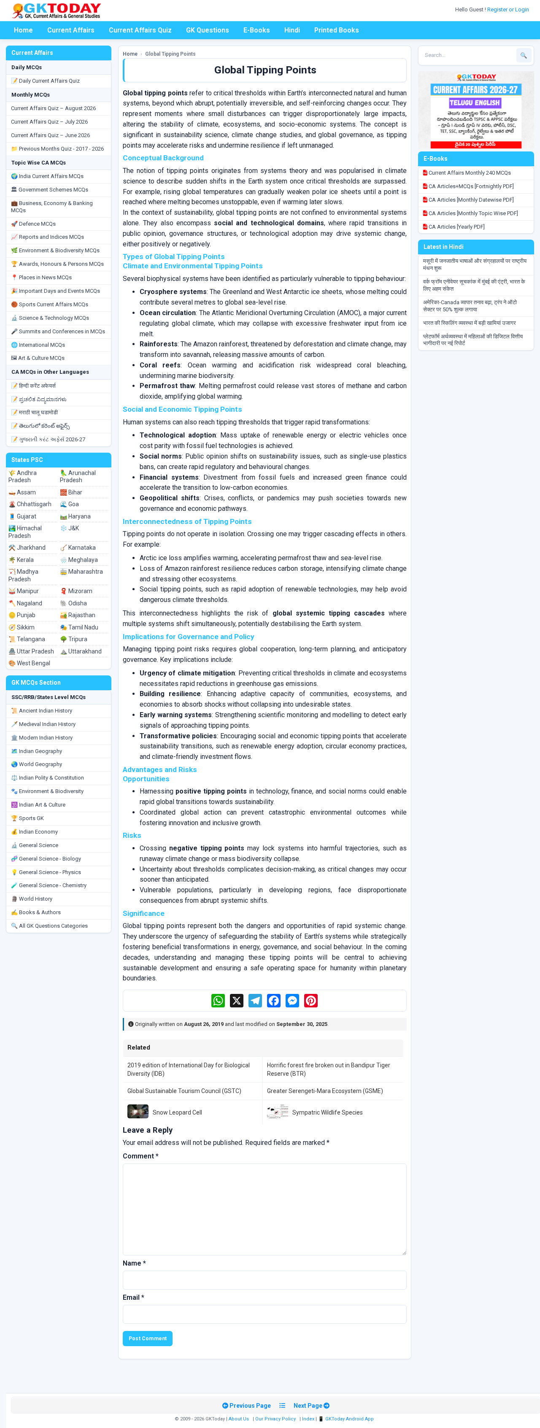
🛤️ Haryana (75, 516)
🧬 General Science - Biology (46, 859)
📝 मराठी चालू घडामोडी (34, 412)
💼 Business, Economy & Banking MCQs (52, 206)
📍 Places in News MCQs (41, 277)
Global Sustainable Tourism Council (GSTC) (184, 1091)
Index (308, 1419)
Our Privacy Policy (275, 1419)
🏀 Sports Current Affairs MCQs (49, 304)
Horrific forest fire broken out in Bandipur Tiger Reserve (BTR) (328, 1069)
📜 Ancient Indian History (41, 710)
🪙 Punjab (21, 615)
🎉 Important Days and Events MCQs (55, 291)
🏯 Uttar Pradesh (31, 651)
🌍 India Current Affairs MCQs (47, 176)
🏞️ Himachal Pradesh (25, 532)
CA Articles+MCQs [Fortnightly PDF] (470, 186)
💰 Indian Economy (34, 832)
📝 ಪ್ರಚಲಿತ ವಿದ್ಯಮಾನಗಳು (39, 399)
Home (23, 30)
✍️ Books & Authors (36, 912)
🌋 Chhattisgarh (29, 504)
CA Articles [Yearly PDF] (456, 227)
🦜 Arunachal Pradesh (78, 477)
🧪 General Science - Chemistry (48, 885)
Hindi (292, 30)
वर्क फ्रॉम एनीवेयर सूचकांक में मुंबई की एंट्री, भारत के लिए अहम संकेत (474, 285)
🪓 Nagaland (25, 603)
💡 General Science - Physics (46, 872)
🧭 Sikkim (21, 627)
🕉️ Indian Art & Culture (38, 805)
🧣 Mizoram (76, 591)
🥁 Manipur (23, 591)
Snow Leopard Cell (177, 1112)
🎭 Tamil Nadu (79, 627)
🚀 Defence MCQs (33, 224)
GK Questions (207, 30)
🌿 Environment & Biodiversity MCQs (55, 250)
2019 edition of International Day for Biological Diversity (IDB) (188, 1069)
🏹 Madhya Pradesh (23, 575)
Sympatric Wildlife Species (327, 1112)
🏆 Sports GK (27, 818)
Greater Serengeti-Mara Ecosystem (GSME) (325, 1091)
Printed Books (336, 30)
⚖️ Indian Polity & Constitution (47, 778)
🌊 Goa (69, 504)
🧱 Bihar (71, 492)
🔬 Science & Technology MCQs (50, 318)
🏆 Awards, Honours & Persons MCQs (57, 264)
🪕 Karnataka (78, 547)
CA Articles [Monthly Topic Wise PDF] (472, 213)
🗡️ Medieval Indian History (43, 724)
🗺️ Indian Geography (36, 751)
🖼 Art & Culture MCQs (38, 358)
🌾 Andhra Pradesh (22, 477)
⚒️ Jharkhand (27, 547)
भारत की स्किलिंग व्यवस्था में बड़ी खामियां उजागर (469, 323)
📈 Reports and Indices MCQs (47, 237)
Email (133, 1297)
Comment (141, 1156)
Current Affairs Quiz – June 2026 (50, 135)
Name (134, 1263)
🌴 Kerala (21, 559)
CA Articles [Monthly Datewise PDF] (470, 200)
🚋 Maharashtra (81, 571)
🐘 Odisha (73, 603)
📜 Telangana (26, 639)
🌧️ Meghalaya (79, 559)
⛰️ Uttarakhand (81, 651)
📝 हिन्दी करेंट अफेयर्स (33, 386)
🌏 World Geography (36, 764)
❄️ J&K (69, 528)
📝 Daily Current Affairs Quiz (45, 81)
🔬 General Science (34, 845)
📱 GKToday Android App (346, 1419)
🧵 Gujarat (22, 516)
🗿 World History (31, 899)
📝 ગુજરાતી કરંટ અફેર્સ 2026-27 (48, 439)
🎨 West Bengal (29, 663)
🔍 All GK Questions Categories (49, 926)
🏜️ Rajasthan (77, 615)
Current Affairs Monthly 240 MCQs (469, 173)
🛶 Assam (22, 492)
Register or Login (508, 9)
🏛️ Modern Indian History (42, 737)
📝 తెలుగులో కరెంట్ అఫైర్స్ (40, 426)
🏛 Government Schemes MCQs (49, 189)
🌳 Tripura (73, 639)
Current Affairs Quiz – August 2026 (53, 108)
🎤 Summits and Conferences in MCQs (58, 331)
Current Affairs (70, 30)
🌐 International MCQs (38, 345)
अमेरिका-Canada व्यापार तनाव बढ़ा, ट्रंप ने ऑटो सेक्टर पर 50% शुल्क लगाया (470, 306)
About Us (239, 1419)
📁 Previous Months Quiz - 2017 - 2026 (57, 149)
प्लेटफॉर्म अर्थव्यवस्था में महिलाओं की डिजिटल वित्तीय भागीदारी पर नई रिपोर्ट (473, 340)
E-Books (256, 30)
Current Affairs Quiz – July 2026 (49, 122)
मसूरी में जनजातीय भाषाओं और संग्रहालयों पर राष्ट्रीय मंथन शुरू (474, 264)
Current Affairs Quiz (140, 30)
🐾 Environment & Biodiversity (47, 791)
